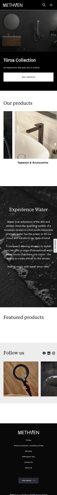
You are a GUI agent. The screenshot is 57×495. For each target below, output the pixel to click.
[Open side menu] (51, 5)
